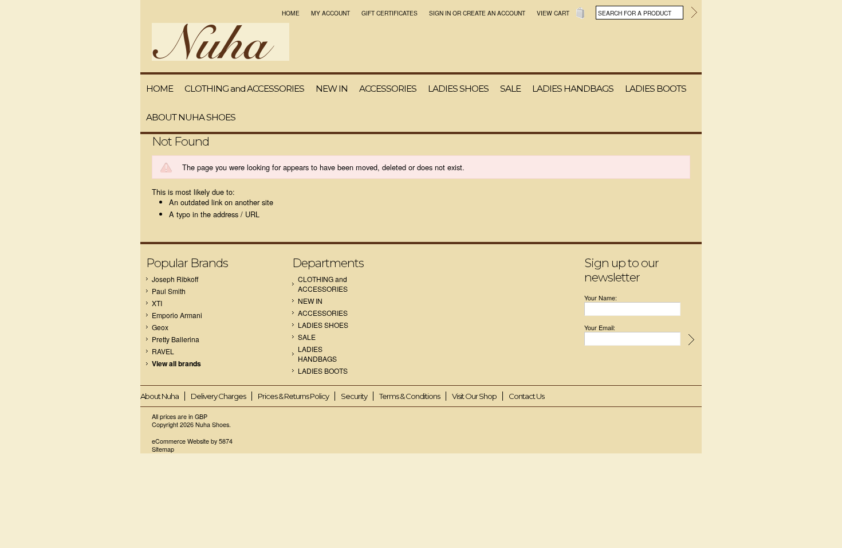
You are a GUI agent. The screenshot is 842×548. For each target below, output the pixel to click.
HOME (159, 88)
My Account (330, 13)
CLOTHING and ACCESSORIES (244, 88)
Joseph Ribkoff (175, 279)
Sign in (440, 13)
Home (291, 13)
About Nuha (159, 396)
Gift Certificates (389, 13)
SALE (510, 88)
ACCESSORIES (387, 88)
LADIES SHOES (458, 88)
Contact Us (526, 396)
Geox (160, 327)
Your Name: (600, 297)
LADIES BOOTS (655, 88)
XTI (157, 303)
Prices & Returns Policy (293, 396)
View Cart (553, 13)
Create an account (494, 13)
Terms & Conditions (409, 396)
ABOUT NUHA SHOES (190, 117)
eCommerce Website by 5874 (192, 441)
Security (354, 396)
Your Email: (599, 327)
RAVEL (163, 351)
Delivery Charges (218, 396)
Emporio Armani (177, 315)
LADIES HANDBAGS (572, 88)
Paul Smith (169, 291)
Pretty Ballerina (175, 339)
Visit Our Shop (474, 396)
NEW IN (332, 88)
